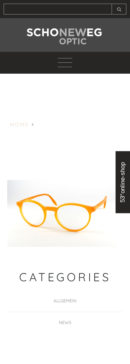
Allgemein (65, 300)
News (65, 322)
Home (19, 124)
